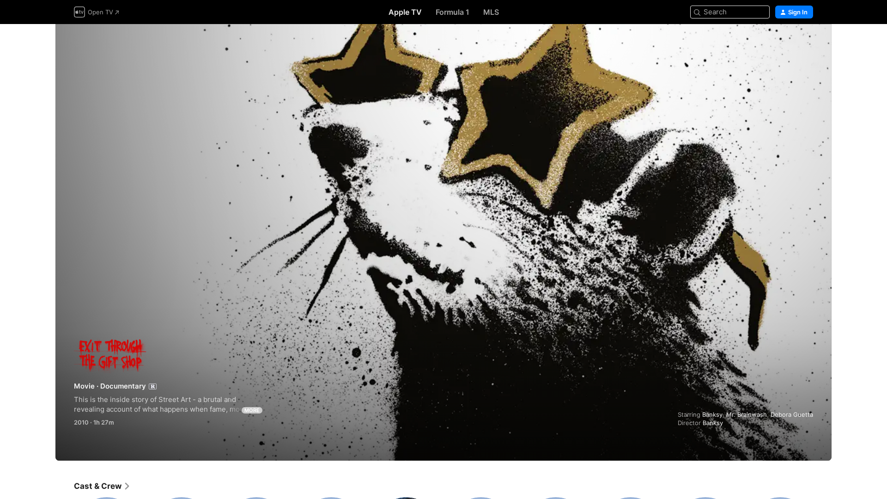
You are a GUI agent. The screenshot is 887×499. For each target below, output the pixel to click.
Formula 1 (452, 12)
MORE (252, 410)
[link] (102, 486)
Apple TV (405, 12)
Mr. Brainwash (746, 414)
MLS (491, 12)
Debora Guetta (792, 414)
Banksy (712, 414)
